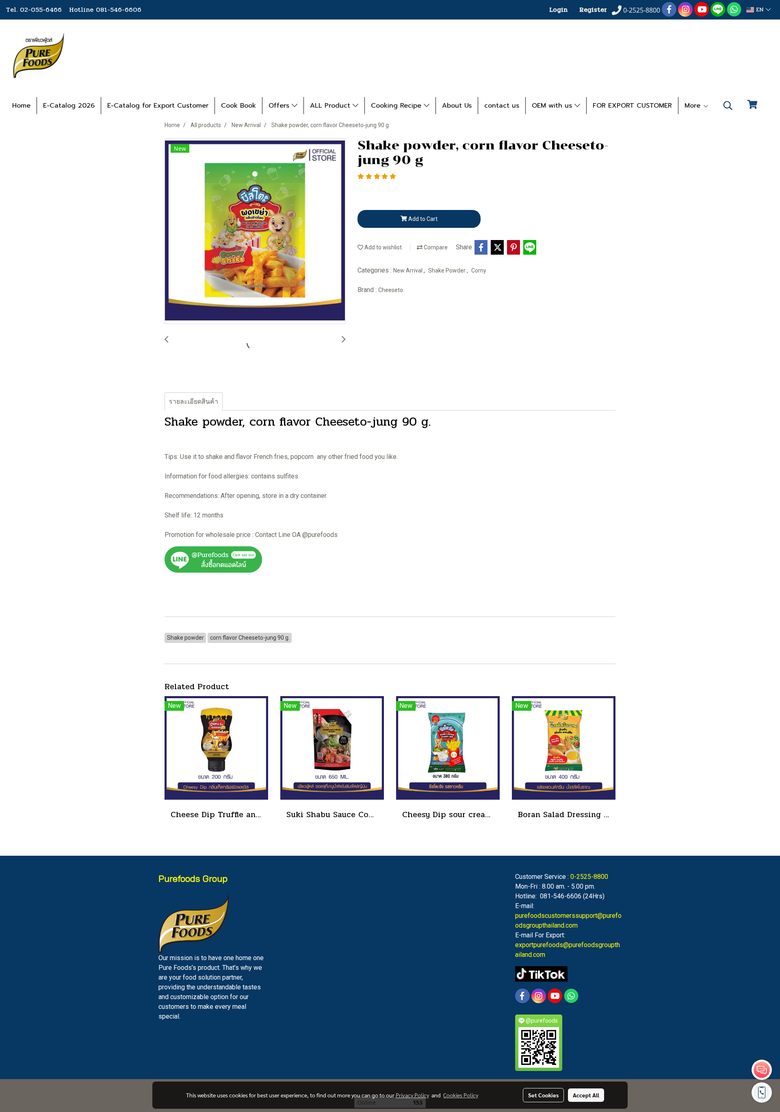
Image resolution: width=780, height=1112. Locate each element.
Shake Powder (447, 270)
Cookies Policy (460, 1095)
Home (21, 105)
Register (593, 9)
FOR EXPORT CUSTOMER (632, 105)
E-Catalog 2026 (69, 105)
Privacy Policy (412, 1095)
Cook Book (238, 105)
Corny (478, 270)
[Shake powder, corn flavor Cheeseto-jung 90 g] (255, 231)
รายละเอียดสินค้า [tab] (193, 401)
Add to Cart (422, 219)
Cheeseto (390, 290)
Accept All (586, 1095)
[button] (728, 105)
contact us (501, 105)
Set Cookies (543, 1095)
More (694, 105)
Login (558, 9)
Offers (280, 105)
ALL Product (331, 105)
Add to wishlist (382, 247)
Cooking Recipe (397, 105)
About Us (457, 105)
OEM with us (553, 105)
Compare (435, 247)
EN (760, 9)
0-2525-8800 (589, 877)
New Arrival (408, 270)
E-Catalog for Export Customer (157, 105)
